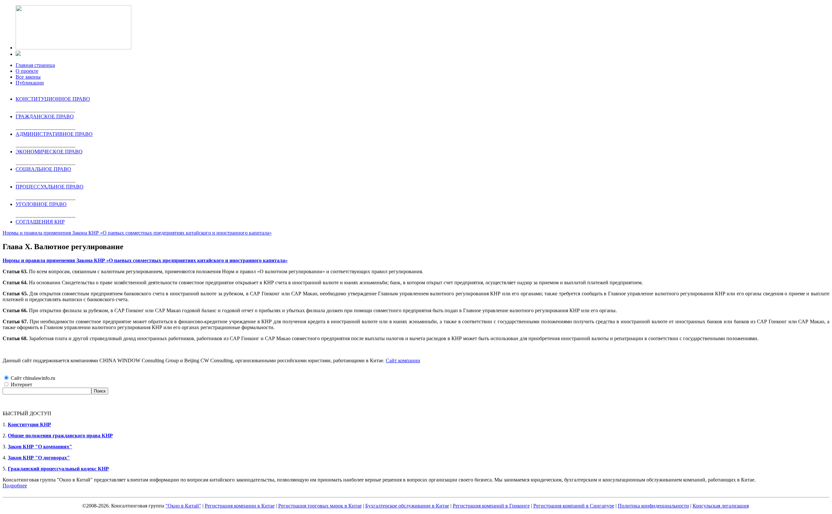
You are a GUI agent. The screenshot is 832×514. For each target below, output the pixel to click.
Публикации (30, 82)
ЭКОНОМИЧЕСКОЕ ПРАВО (49, 151)
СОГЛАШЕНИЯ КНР (40, 222)
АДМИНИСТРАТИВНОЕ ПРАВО (54, 134)
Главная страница (35, 65)
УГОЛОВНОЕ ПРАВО (41, 204)
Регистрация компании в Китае (240, 505)
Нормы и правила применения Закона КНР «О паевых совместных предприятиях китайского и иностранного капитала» (137, 233)
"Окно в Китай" (183, 505)
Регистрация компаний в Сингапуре (573, 505)
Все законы (28, 77)
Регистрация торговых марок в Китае (320, 505)
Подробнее (15, 485)
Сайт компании (403, 360)
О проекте (27, 71)
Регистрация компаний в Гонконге (491, 505)
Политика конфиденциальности (653, 505)
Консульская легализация (721, 505)
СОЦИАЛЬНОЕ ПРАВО (43, 169)
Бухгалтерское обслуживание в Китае (407, 505)
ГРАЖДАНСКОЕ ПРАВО (45, 116)
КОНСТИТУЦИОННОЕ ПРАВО (53, 99)
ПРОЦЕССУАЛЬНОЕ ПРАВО (50, 186)
